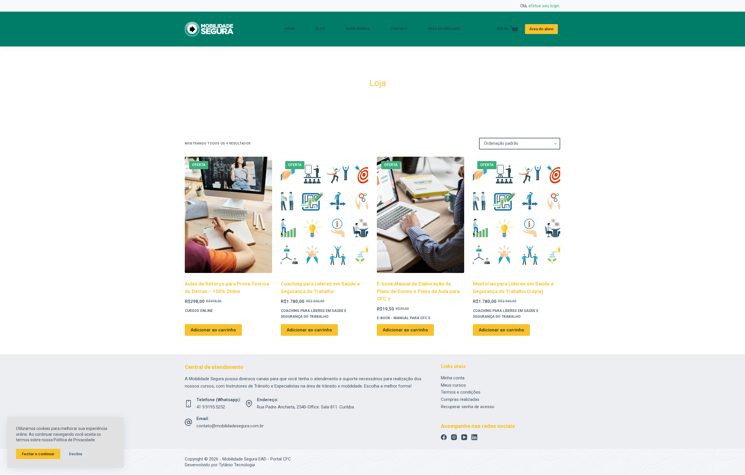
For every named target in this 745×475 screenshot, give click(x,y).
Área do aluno (541, 29)
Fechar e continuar (38, 454)
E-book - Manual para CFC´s (403, 318)
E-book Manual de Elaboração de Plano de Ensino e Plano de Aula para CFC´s (418, 291)
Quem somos (357, 29)
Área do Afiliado (444, 29)
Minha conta (452, 378)
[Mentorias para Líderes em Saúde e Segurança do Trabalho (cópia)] (516, 215)
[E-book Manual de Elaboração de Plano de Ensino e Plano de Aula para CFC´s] (420, 215)
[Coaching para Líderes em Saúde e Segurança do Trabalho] (324, 215)
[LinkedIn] (474, 437)
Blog (320, 29)
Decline (75, 454)
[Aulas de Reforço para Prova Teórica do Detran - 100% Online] (228, 215)
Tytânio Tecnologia (237, 464)
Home (290, 29)
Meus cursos (453, 385)
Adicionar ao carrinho (213, 330)
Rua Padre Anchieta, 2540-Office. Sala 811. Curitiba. (306, 407)
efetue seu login (543, 5)
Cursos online (199, 311)
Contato (398, 29)
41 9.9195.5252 (210, 407)
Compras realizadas (460, 399)
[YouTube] (464, 437)
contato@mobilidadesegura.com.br (230, 425)
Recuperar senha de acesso (467, 406)
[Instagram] (454, 437)
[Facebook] (444, 437)
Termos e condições (460, 392)
